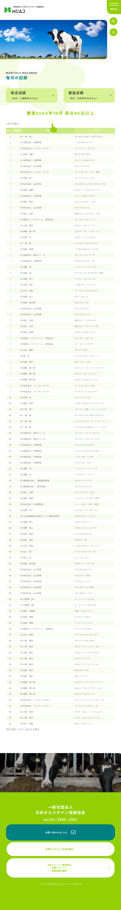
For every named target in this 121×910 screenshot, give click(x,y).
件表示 (15, 123)
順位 (9, 130)
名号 (97, 130)
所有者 (49, 130)
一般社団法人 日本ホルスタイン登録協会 (28, 10)
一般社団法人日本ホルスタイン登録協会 (61, 809)
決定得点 (17, 130)
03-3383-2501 (64, 819)
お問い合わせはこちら (56, 832)
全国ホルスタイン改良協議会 (59, 849)
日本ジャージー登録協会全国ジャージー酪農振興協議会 (59, 867)
